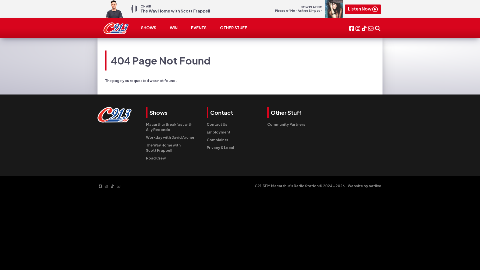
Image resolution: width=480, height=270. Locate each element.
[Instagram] (358, 28)
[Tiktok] (112, 185)
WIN (174, 27)
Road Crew (156, 158)
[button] (377, 28)
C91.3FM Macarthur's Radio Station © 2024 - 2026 (300, 186)
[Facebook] (351, 28)
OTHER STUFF (233, 27)
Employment (218, 132)
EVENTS (198, 27)
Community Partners (286, 124)
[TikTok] (364, 28)
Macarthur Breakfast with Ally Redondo (169, 127)
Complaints (217, 140)
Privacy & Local (220, 147)
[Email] (371, 28)
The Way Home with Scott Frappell (163, 147)
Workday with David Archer (170, 137)
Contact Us (217, 124)
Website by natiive (364, 186)
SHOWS (148, 27)
